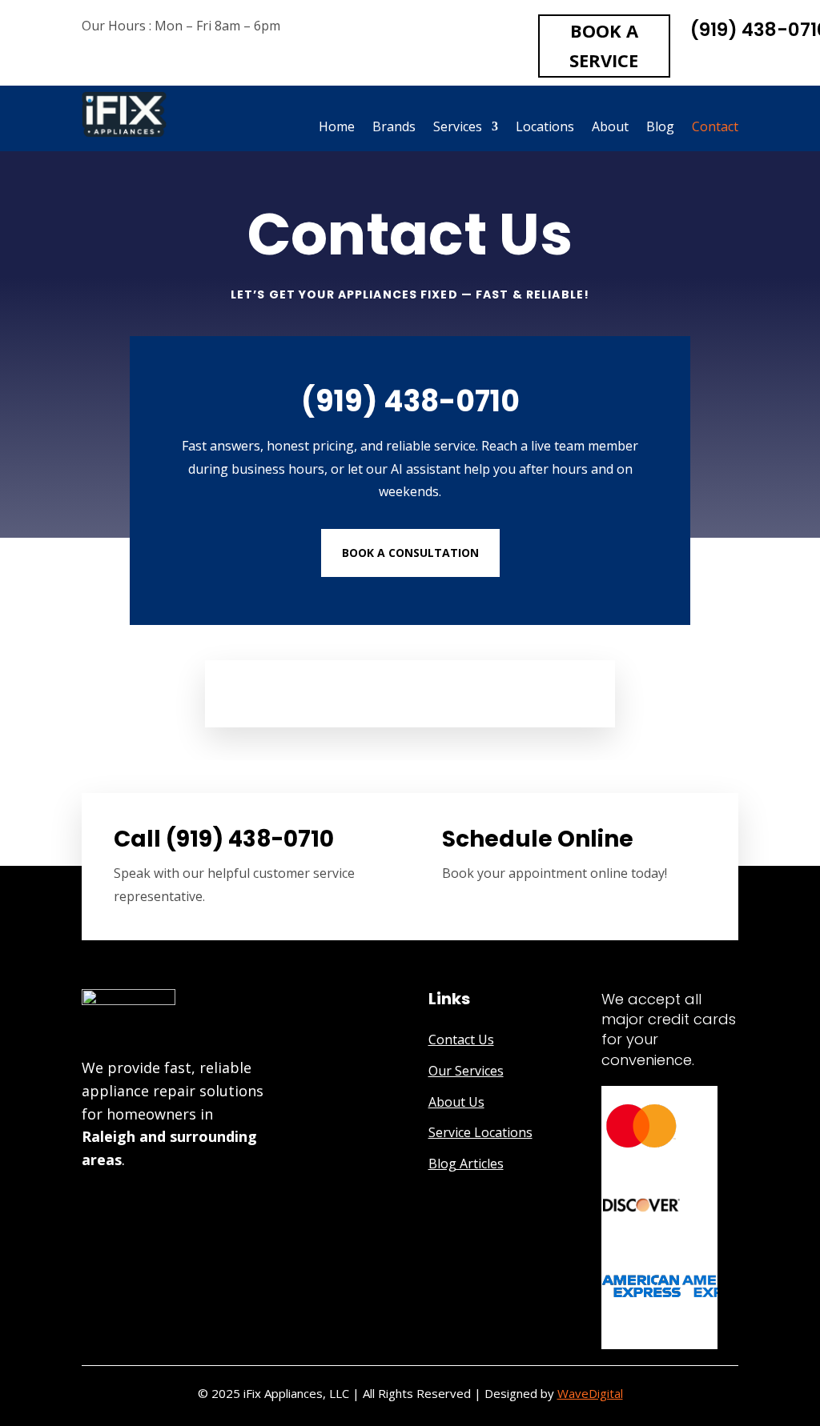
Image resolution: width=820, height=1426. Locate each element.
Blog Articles (466, 1163)
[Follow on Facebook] (152, 1203)
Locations (545, 128)
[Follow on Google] (88, 1203)
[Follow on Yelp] (120, 1203)
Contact (715, 128)
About (610, 128)
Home (337, 128)
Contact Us (461, 1039)
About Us (456, 1102)
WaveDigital (590, 1393)
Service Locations (480, 1132)
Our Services (466, 1071)
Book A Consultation (410, 552)
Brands (394, 128)
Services (457, 128)
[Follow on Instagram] (184, 1203)
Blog (660, 128)
